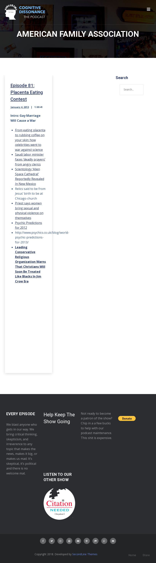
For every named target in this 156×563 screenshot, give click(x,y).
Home (132, 555)
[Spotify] (69, 541)
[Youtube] (78, 541)
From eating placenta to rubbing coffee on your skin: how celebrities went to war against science (30, 140)
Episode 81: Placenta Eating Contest (26, 92)
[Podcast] (87, 541)
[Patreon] (95, 541)
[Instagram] (60, 541)
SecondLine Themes (84, 554)
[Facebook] (43, 541)
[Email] (113, 541)
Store (146, 555)
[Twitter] (52, 541)
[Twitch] (104, 541)
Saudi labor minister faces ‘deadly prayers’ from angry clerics (30, 159)
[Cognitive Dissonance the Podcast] (25, 12)
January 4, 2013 (20, 107)
